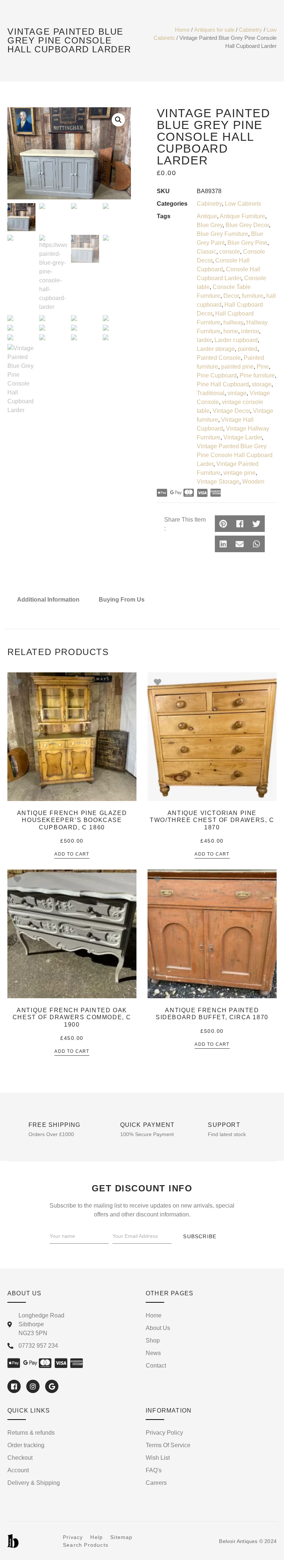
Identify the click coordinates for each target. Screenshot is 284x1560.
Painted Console (219, 358)
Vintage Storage (218, 481)
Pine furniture (257, 375)
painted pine (237, 366)
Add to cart (71, 854)
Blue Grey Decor (247, 225)
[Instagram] (33, 1386)
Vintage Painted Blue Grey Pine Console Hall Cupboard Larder (235, 455)
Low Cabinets (243, 204)
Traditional (210, 393)
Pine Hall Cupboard (223, 384)
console (229, 251)
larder (204, 340)
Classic (206, 251)
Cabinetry (250, 30)
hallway (233, 322)
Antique (207, 216)
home (230, 331)
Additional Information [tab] (48, 599)
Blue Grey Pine (247, 243)
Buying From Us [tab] (122, 599)
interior (250, 331)
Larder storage (216, 349)
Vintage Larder (242, 437)
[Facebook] (14, 1386)
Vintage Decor (231, 411)
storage (261, 384)
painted (247, 349)
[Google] (51, 1386)
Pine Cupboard (217, 375)
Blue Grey (210, 225)
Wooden (253, 481)
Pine (263, 366)
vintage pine (239, 473)
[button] (223, 523)
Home (182, 30)
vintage (237, 393)
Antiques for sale (214, 30)
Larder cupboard (236, 340)
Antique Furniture (242, 216)
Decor (231, 296)
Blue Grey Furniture (222, 234)
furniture (252, 296)
